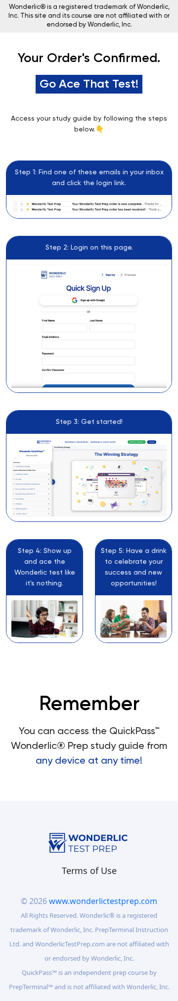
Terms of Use (89, 870)
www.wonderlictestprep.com (103, 901)
